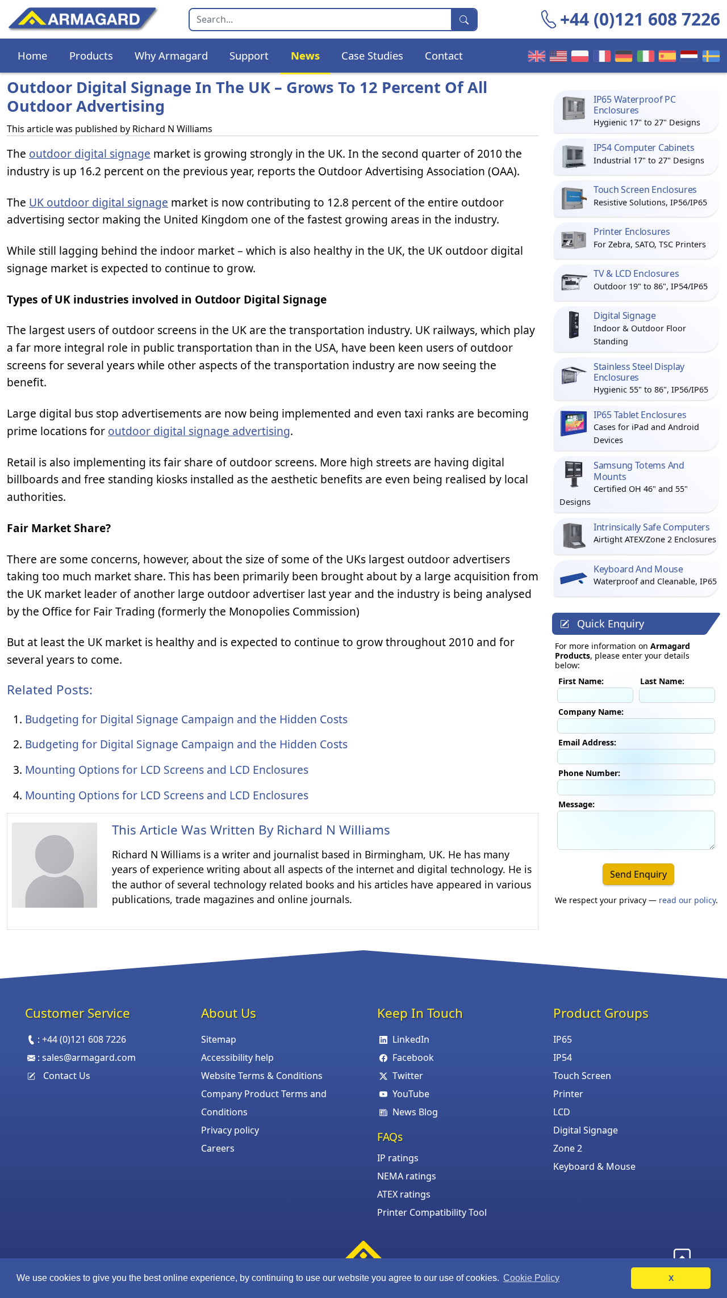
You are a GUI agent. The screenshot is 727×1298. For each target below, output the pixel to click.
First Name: (581, 681)
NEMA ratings (406, 1176)
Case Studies (372, 55)
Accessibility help (237, 1057)
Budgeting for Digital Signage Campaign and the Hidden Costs (186, 719)
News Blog (415, 1112)
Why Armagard (171, 55)
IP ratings (398, 1158)
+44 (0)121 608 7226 (640, 19)
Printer (568, 1094)
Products (91, 55)
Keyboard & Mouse (594, 1166)
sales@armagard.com (89, 1057)
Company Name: (591, 711)
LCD (561, 1112)
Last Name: (662, 681)
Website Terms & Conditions (262, 1075)
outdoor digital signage (90, 153)
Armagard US (556, 56)
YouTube (410, 1094)
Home (32, 55)
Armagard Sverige (709, 56)
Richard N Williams (333, 829)
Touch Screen (582, 1075)
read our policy (687, 900)
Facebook (413, 1057)
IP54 (562, 1057)
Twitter (407, 1075)
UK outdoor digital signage (98, 202)
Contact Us (66, 1075)
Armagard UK (535, 56)
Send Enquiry (638, 874)
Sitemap (218, 1039)
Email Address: (587, 742)
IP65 (562, 1039)
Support (249, 55)
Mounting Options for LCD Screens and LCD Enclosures (166, 769)
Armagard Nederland (687, 56)
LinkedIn (410, 1039)
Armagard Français (600, 56)
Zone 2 (567, 1148)
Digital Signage (585, 1130)
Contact (444, 55)
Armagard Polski (578, 56)
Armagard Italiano (644, 56)
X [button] (671, 1278)
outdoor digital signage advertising (199, 431)
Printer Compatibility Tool (432, 1212)
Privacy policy (230, 1130)
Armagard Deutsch (622, 56)
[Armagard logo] (363, 1254)
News (305, 55)
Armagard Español (665, 56)
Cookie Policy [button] (531, 1278)
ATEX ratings (404, 1194)
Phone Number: (589, 773)
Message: (576, 804)
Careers (218, 1148)
